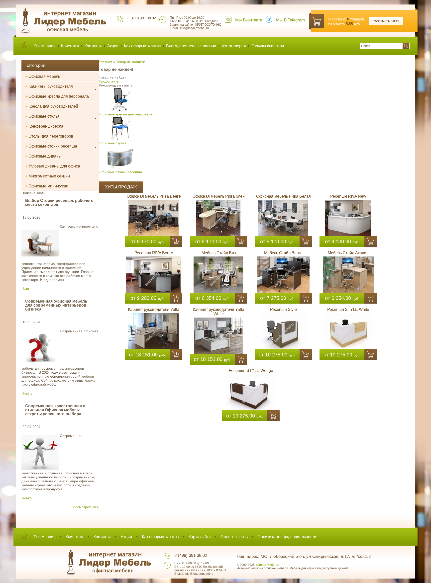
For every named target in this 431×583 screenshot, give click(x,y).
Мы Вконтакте (248, 20)
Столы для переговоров (49, 136)
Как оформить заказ (142, 46)
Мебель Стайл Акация (348, 253)
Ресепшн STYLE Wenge (251, 370)
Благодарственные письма (191, 46)
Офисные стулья (42, 116)
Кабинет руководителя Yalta (153, 309)
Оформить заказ (386, 21)
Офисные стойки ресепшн (51, 146)
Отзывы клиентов (267, 46)
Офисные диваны (43, 156)
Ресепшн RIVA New (348, 196)
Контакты (93, 46)
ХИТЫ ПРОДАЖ (121, 187)
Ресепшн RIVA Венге (153, 253)
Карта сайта (200, 537)
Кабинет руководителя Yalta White (218, 311)
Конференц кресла (44, 126)
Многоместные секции (47, 175)
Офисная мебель (42, 76)
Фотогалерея (234, 46)
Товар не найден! (130, 62)
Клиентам (70, 46)
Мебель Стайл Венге (283, 253)
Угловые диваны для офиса (52, 166)
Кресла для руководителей (51, 106)
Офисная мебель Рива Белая (283, 196)
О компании (45, 46)
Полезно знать (234, 537)
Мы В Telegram (290, 20)
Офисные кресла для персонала (57, 96)
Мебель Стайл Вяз (219, 253)
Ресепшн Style (283, 309)
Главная (105, 62)
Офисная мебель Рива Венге (154, 196)
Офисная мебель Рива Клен (219, 196)
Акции (112, 46)
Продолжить (109, 81)
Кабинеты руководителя (49, 86)
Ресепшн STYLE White (348, 309)
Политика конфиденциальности (287, 537)
